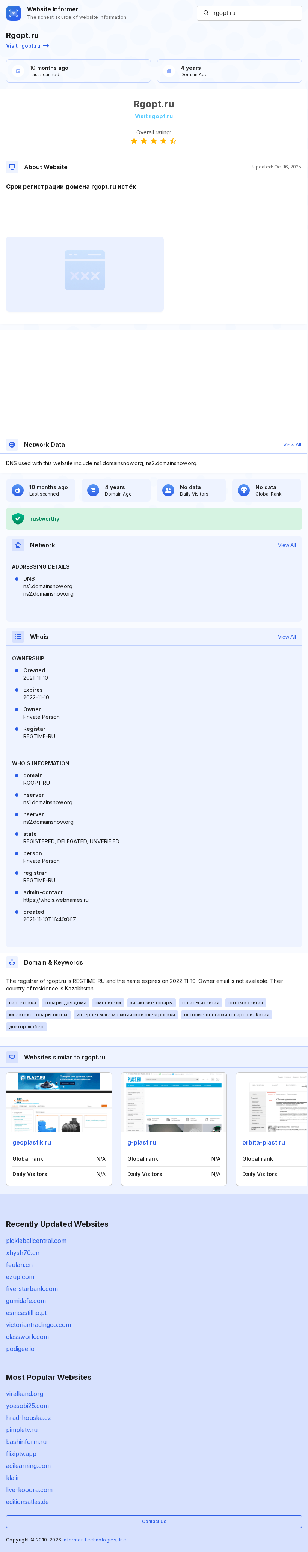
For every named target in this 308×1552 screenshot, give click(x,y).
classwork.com (27, 1336)
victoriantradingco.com (38, 1324)
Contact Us (154, 1521)
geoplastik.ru (31, 1142)
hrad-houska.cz (28, 1417)
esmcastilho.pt (26, 1312)
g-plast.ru (141, 1142)
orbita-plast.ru (263, 1142)
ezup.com (20, 1276)
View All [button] (292, 445)
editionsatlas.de (27, 1501)
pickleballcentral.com (36, 1240)
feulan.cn (19, 1264)
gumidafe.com (26, 1300)
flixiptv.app (21, 1453)
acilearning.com (28, 1465)
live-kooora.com (29, 1489)
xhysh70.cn (22, 1252)
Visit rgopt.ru (23, 45)
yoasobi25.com (27, 1405)
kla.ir (13, 1477)
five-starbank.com (32, 1288)
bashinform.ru (26, 1441)
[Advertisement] (153, 214)
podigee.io (20, 1348)
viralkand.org (24, 1393)
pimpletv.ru (22, 1429)
